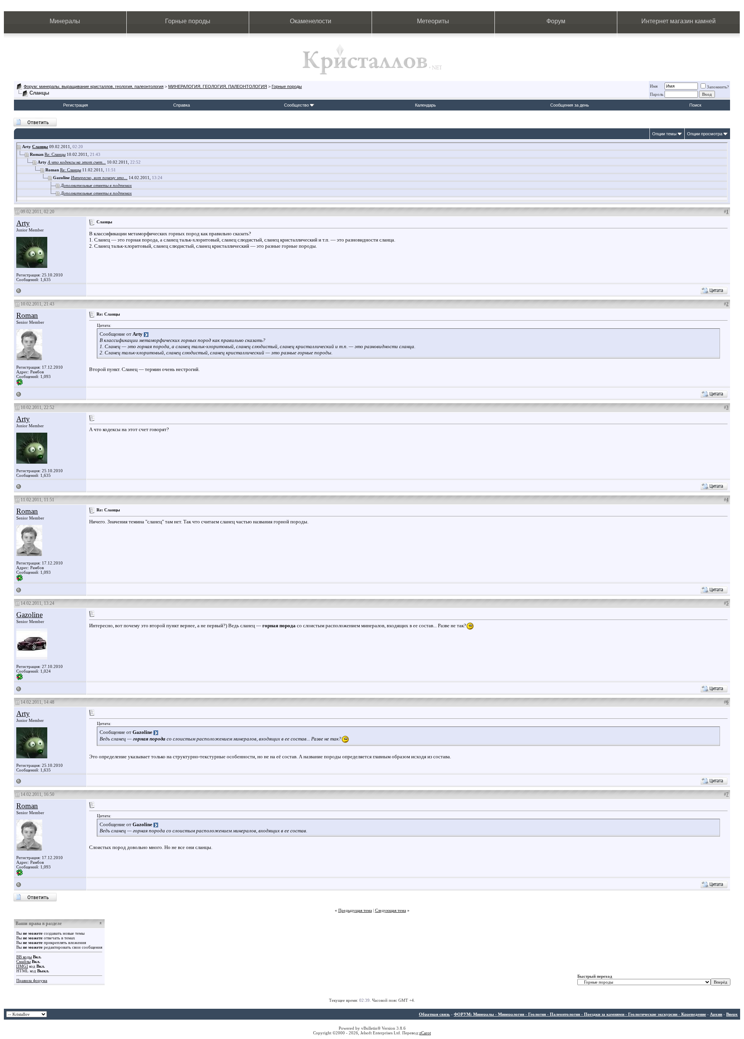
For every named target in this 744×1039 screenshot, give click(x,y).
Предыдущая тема (355, 910)
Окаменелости (310, 21)
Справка (181, 105)
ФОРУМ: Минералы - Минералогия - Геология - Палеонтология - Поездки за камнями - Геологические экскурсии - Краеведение (580, 1014)
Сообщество (296, 105)
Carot (426, 1032)
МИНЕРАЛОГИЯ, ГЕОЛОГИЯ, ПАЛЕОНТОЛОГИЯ (217, 86)
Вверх (732, 1014)
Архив (716, 1014)
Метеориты (433, 21)
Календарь (425, 105)
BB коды (24, 956)
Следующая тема (390, 910)
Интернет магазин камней (678, 21)
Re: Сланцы (55, 154)
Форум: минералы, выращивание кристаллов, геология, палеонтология (94, 86)
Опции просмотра (704, 133)
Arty (23, 223)
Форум (555, 21)
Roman (27, 315)
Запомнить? (718, 87)
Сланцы (40, 146)
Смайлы (23, 961)
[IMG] (22, 966)
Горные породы (187, 21)
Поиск (695, 105)
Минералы (65, 21)
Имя (654, 86)
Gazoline (29, 615)
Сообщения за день (569, 105)
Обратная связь (434, 1014)
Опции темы (664, 133)
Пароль (656, 94)
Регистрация (75, 105)
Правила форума (31, 980)
